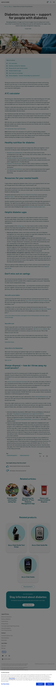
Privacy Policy (12, 678)
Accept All (40, 684)
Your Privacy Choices (5, 684)
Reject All (50, 684)
